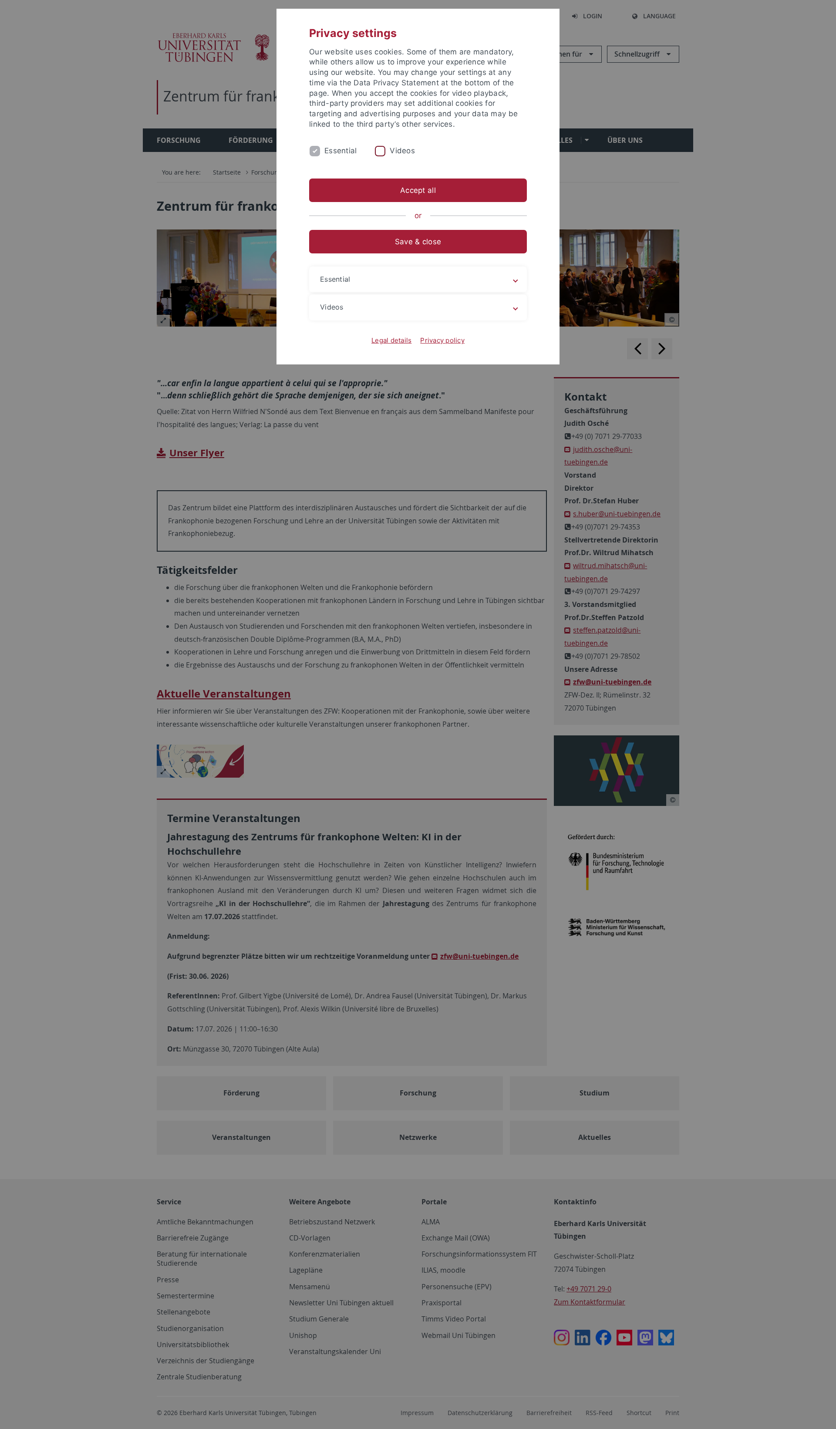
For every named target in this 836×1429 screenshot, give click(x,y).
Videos (402, 150)
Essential (340, 150)
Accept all (418, 190)
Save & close (418, 241)
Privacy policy (442, 340)
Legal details (391, 340)
